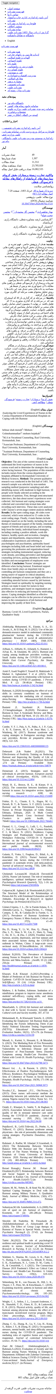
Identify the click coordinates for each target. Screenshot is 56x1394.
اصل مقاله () (43, 193)
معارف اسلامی (15, 78)
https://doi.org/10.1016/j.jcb (35, 1340)
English (11, 40)
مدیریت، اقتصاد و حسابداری (21, 75)
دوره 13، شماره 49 (43, 190)
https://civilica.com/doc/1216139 (18, 1035)
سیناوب (28, 1391)
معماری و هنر (14, 81)
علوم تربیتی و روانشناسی (20, 66)
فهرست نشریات (15, 11)
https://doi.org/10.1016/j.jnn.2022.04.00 (21, 1121)
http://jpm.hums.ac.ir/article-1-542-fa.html (22, 685)
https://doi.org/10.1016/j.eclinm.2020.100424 (24, 949)
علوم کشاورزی (15, 69)
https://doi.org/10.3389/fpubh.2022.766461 (31, 821)
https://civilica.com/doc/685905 (17, 1182)
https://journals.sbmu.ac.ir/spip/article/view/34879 (26, 765)
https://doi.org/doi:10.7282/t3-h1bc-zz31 (22, 1001)
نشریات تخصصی (16, 84)
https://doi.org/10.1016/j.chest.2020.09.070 (23, 1276)
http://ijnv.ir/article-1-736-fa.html (34, 702)
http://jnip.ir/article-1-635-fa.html (18, 985)
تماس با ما (12, 14)
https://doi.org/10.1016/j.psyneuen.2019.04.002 (25, 1296)
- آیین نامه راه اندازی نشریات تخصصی (21, 128)
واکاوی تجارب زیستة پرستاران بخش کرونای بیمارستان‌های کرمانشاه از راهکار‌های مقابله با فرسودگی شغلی (27, 179)
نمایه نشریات (14, 29)
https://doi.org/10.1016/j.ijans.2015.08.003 (27, 1101)
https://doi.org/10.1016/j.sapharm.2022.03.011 (25, 643)
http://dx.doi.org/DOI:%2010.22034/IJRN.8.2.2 (25, 1251)
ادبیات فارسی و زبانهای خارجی (23, 54)
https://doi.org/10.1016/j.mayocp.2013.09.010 (24, 1318)
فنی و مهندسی (15, 72)
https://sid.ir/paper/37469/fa (15, 1215)
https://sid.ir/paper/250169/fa (25, 885)
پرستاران (35, 399)
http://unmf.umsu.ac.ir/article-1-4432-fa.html (24, 1163)
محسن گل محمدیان (24, 212)
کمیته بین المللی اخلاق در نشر (22, 115)
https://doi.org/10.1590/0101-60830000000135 (25, 746)
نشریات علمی (14, 87)
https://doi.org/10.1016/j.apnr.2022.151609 (31, 796)
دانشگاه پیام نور (15, 103)
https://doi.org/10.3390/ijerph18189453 (21, 849)
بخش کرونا (47, 399)
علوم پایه (12, 63)
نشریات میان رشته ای (18, 90)
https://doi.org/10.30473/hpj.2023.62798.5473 (25, 1063)
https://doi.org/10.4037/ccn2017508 (19, 924)
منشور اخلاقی (14, 26)
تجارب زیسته (22, 399)
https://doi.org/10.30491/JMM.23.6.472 (21, 1202)
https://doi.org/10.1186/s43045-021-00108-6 (24, 666)
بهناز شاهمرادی (45, 212)
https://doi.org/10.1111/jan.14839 (18, 868)
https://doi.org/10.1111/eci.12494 (18, 779)
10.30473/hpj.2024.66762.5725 (37, 203)
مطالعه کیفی (38, 402)
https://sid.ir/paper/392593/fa (16, 1235)
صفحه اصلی (13, 8)
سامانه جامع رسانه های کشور (22, 106)
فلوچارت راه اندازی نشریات (21, 23)
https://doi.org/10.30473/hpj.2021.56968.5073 (25, 1085)
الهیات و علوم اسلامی (18, 57)
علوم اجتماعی (14, 60)
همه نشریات (13, 51)
